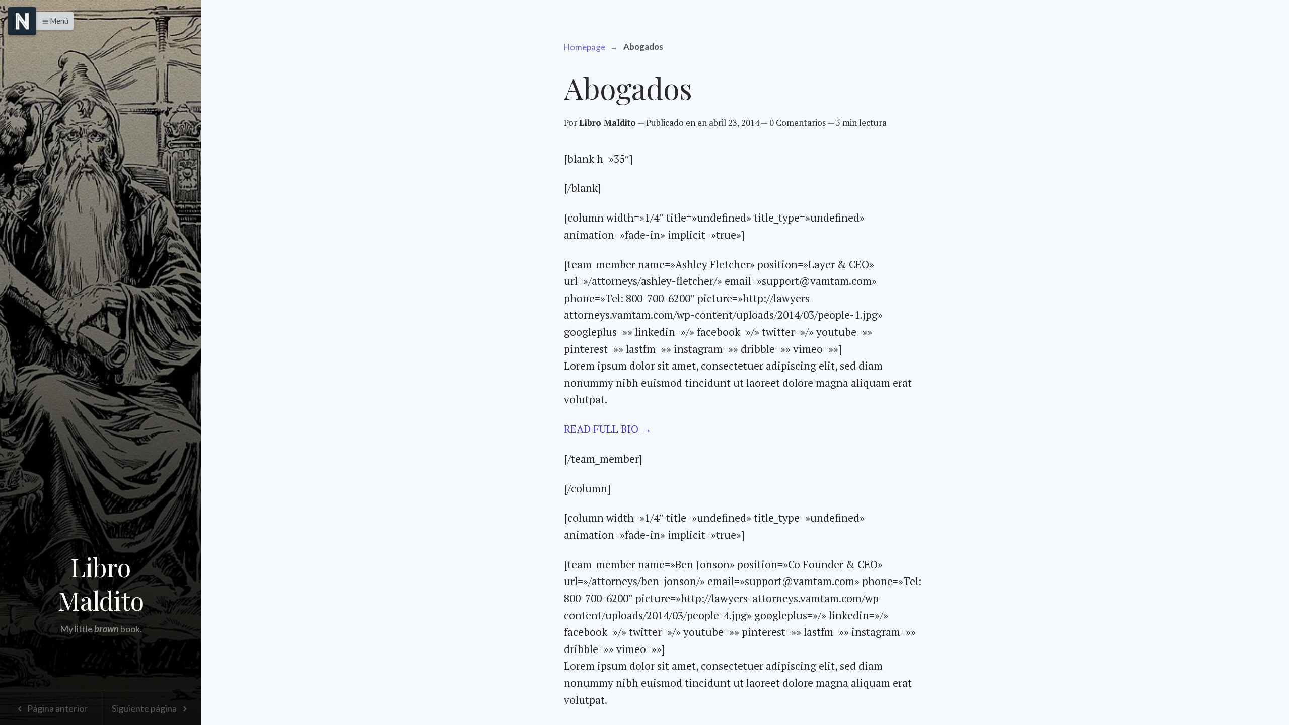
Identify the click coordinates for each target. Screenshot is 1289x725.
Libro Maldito (101, 584)
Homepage (584, 47)
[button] (53, 21)
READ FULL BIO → (608, 429)
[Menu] (22, 21)
